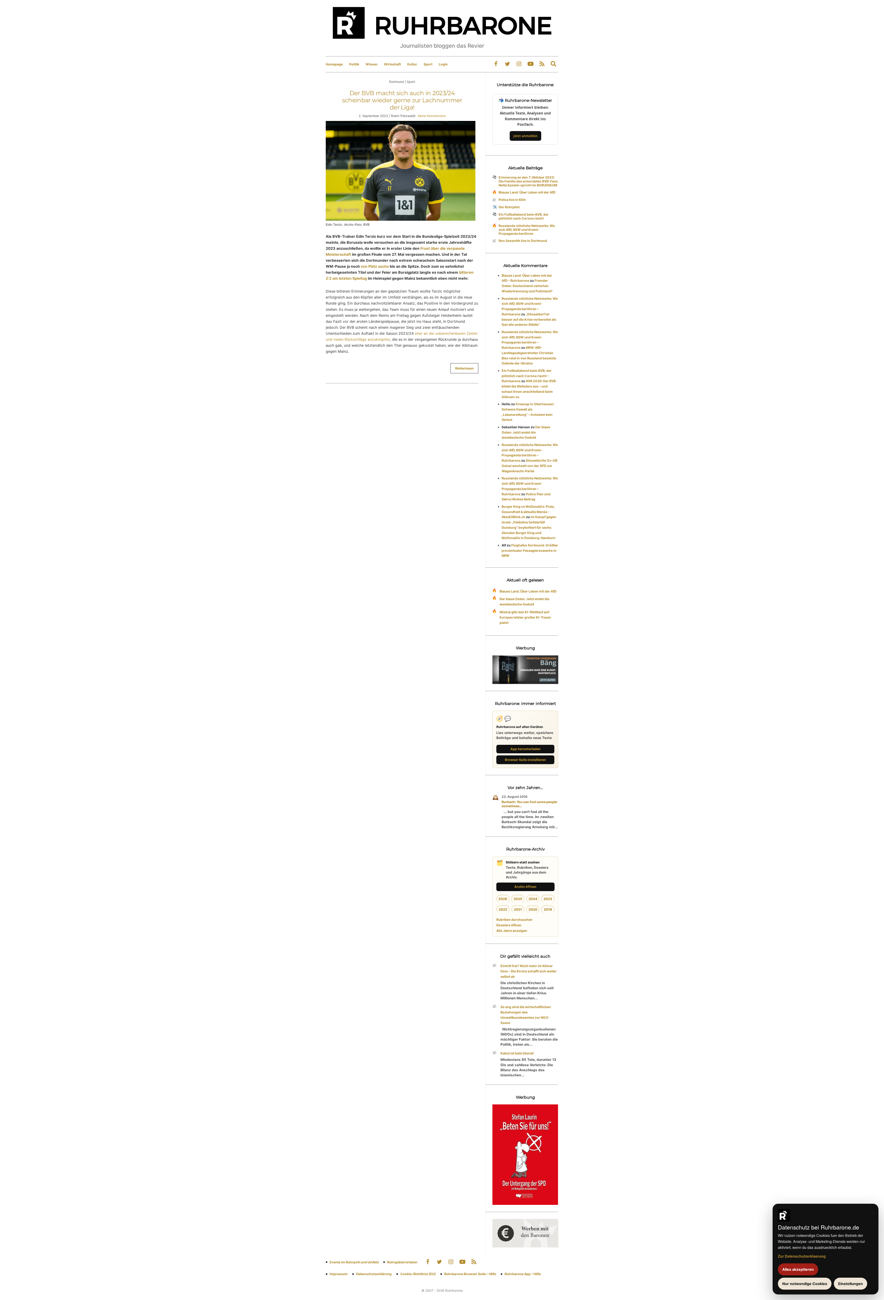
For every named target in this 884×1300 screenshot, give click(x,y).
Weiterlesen (464, 368)
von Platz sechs (375, 266)
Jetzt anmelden (525, 136)
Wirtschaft (392, 64)
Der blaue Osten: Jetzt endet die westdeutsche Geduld (526, 432)
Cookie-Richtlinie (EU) (418, 1274)
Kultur (412, 64)
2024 (533, 899)
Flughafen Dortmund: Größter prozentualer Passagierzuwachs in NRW (530, 550)
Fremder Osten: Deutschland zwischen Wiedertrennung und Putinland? (527, 286)
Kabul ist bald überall (517, 1053)
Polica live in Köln (512, 200)
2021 (518, 909)
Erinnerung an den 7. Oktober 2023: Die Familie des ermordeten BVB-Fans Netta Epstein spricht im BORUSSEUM (528, 181)
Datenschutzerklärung (374, 1274)
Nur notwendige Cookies (804, 1283)
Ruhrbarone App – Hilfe (523, 1274)
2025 (518, 899)
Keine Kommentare (432, 116)
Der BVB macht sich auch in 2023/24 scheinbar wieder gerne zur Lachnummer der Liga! (402, 100)
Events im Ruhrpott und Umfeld (354, 1262)
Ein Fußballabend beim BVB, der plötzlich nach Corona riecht (524, 216)
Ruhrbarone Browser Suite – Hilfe (470, 1274)
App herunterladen (525, 749)
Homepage (334, 64)
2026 (502, 899)
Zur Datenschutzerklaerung (802, 1256)
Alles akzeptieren (798, 1269)
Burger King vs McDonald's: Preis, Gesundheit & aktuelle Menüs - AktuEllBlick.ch (528, 512)
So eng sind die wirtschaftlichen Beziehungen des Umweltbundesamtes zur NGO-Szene (525, 1014)
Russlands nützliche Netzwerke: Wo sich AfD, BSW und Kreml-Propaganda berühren (527, 229)
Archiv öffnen (525, 887)
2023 (548, 899)
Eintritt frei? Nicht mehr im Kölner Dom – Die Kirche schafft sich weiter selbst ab (528, 971)
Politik (354, 64)
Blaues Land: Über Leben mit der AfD (527, 192)
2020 (533, 909)
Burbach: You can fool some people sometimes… (529, 804)
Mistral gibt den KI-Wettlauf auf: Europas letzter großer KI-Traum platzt (525, 617)
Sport (428, 64)
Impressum (339, 1274)
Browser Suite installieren (525, 760)
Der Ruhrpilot (509, 207)
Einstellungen (850, 1283)
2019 (548, 909)
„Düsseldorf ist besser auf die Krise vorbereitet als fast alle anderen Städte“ (529, 319)
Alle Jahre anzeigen (511, 931)
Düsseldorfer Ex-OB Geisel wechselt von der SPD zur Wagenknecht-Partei (529, 465)
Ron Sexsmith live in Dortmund (523, 241)
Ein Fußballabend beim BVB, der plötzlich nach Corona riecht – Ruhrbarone (527, 376)
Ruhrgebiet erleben (402, 1262)
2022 (503, 909)
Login (443, 64)
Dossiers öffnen (508, 925)
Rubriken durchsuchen (514, 919)
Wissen (372, 64)
